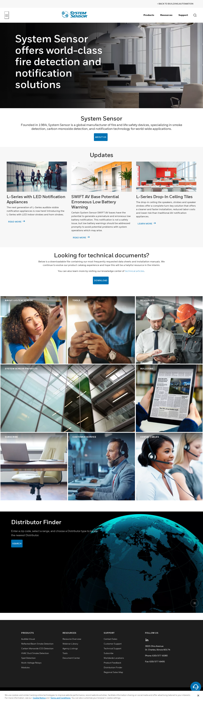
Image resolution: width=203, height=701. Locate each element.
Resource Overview (72, 639)
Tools (65, 653)
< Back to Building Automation (175, 3)
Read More (80, 237)
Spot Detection (28, 658)
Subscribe (108, 653)
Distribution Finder (113, 667)
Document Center (71, 658)
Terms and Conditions (60, 698)
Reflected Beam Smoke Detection (37, 643)
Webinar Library (70, 643)
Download (100, 280)
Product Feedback (112, 662)
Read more (15, 221)
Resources (166, 15)
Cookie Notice (39, 698)
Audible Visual (28, 639)
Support (183, 15)
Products (148, 15)
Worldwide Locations (114, 658)
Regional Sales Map (113, 672)
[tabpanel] (101, 562)
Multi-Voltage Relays (31, 662)
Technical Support (112, 648)
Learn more (145, 223)
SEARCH (16, 543)
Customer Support (113, 643)
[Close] (198, 695)
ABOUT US (100, 137)
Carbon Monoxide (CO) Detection (37, 648)
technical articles (134, 270)
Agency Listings (70, 648)
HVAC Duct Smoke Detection (35, 653)
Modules (25, 667)
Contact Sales (110, 639)
